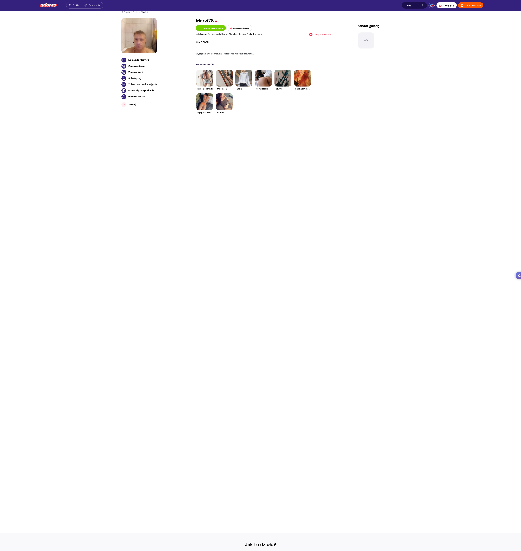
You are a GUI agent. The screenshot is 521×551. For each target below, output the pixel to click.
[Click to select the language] (431, 5)
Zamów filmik (135, 72)
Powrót (127, 12)
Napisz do (138, 60)
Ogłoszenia (94, 5)
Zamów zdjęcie (136, 66)
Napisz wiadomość (213, 27)
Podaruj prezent (137, 96)
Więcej (132, 104)
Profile (76, 5)
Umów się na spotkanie (141, 90)
